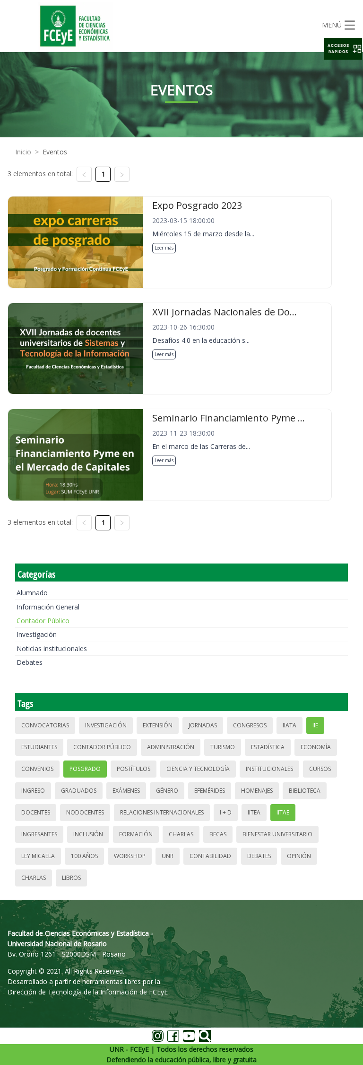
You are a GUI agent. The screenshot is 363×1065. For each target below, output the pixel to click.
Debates (30, 662)
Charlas (181, 834)
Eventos (55, 151)
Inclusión (88, 834)
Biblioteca (304, 791)
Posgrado (85, 769)
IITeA (254, 812)
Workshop (130, 856)
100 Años (84, 856)
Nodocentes (85, 812)
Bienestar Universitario (277, 834)
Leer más (164, 247)
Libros (71, 878)
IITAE (283, 812)
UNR (167, 856)
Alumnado (32, 592)
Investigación (37, 634)
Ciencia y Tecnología (198, 769)
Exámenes (126, 791)
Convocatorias (45, 725)
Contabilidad (210, 856)
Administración (170, 747)
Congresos (250, 725)
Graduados (78, 791)
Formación (136, 834)
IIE (315, 725)
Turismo (222, 747)
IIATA (289, 725)
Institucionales (269, 769)
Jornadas (203, 725)
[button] (343, 49)
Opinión (299, 856)
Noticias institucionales (52, 648)
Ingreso (33, 791)
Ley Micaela (38, 856)
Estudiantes (39, 747)
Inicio (23, 151)
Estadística (268, 747)
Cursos (320, 769)
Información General (48, 606)
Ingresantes (39, 834)
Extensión (158, 725)
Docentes (35, 812)
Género (167, 791)
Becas (217, 834)
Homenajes (257, 791)
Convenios (37, 769)
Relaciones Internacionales (162, 812)
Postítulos (133, 769)
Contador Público (43, 620)
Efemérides (209, 791)
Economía (316, 747)
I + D (226, 812)
